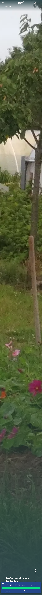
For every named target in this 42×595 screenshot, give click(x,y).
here (38, 585)
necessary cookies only (21, 590)
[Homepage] (21, 3)
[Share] (35, 581)
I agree (21, 588)
